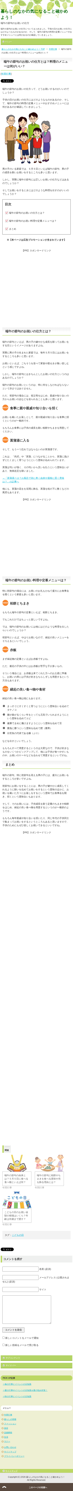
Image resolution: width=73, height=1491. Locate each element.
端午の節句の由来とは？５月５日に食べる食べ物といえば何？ (16, 1178)
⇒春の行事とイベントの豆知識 (17, 1384)
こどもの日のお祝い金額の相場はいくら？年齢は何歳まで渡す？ (16, 1215)
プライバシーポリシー (14, 1456)
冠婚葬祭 (8, 1432)
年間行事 (6, 73)
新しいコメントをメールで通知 (22, 1338)
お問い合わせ (10, 1447)
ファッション (10, 1424)
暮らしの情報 (10, 1419)
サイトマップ (10, 1452)
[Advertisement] (36, 289)
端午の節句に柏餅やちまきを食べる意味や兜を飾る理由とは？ (49, 1178)
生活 (6, 1437)
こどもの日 (18, 1235)
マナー (7, 1441)
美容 (6, 1428)
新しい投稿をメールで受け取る (22, 1345)
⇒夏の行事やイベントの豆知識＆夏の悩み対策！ (25, 1390)
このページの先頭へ (38, 1487)
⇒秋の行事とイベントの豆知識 (17, 1396)
